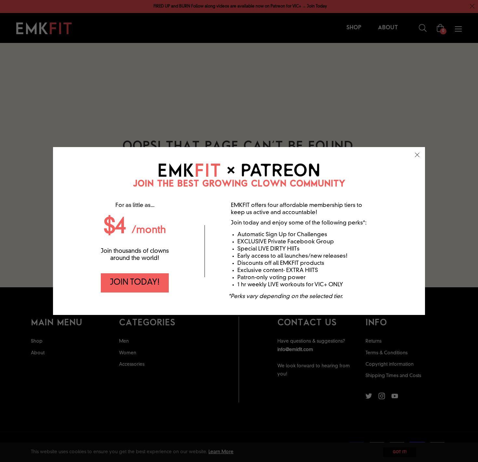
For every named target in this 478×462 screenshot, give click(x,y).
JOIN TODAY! (135, 283)
